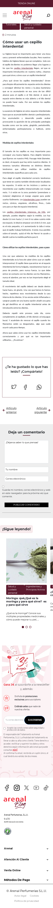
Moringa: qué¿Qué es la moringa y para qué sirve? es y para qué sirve (26, 601)
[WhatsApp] (39, 387)
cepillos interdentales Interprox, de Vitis (26, 212)
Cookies (34, 895)
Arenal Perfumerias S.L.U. (28, 891)
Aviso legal (20, 895)
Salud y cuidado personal (12, 589)
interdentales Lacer (31, 200)
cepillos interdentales (23, 68)
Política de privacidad (26, 901)
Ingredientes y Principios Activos (35, 588)
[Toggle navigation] (5, 15)
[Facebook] (26, 387)
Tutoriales (11, 24)
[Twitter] (14, 387)
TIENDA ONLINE (26, 3)
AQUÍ (15, 750)
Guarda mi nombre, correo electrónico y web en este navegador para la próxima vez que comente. (26, 493)
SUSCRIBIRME (35, 720)
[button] (23, 627)
